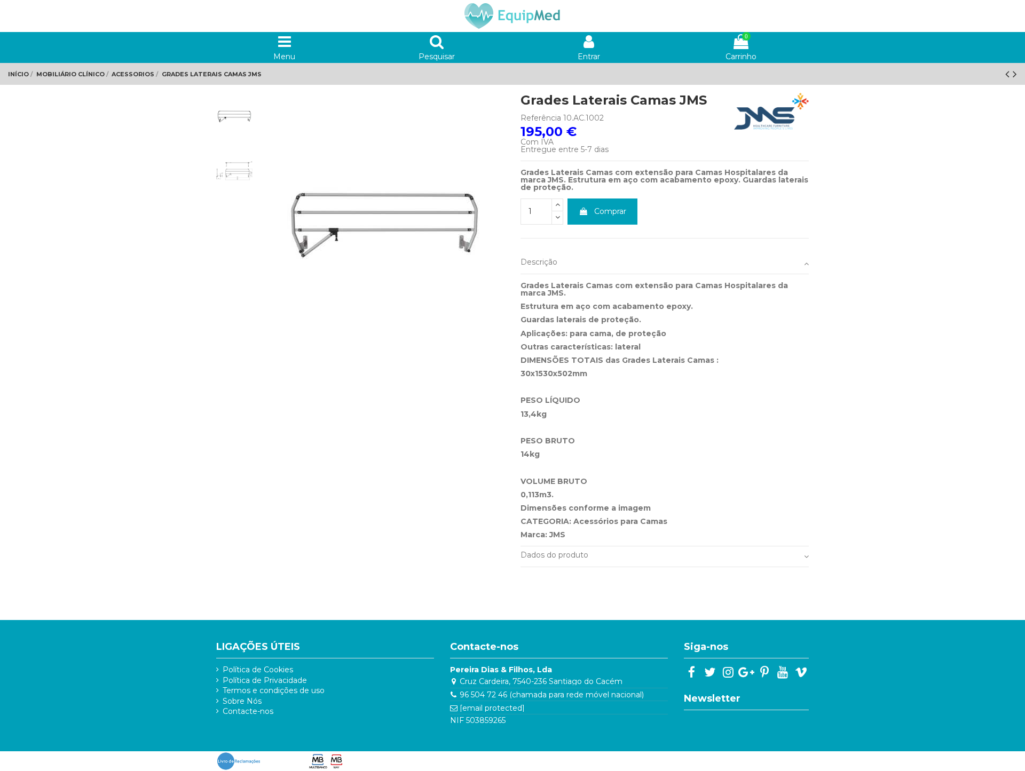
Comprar (610, 211)
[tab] (665, 263)
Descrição (539, 262)
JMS (557, 534)
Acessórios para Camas (620, 521)
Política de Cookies (258, 669)
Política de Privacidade (265, 680)
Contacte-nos (248, 711)
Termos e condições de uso (274, 690)
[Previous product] (1009, 74)
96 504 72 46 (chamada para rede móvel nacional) (552, 695)
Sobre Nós (242, 701)
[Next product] (1015, 74)
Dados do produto (554, 555)
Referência (541, 118)
